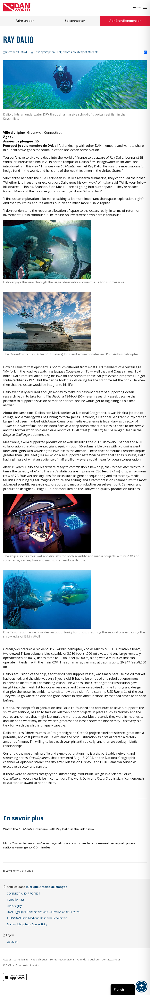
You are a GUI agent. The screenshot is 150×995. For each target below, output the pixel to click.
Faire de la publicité (88, 959)
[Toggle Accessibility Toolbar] (141, 986)
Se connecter (75, 21)
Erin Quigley (14, 906)
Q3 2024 (12, 941)
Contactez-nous (111, 959)
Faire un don (25, 21)
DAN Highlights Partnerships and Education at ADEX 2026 (43, 912)
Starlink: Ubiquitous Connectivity (27, 924)
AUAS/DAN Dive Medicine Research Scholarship (37, 918)
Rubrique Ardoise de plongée (46, 887)
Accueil (7, 959)
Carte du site (21, 959)
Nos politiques (39, 959)
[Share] (145, 52)
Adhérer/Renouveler (125, 21)
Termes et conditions (62, 959)
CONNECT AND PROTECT (23, 893)
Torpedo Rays (16, 899)
